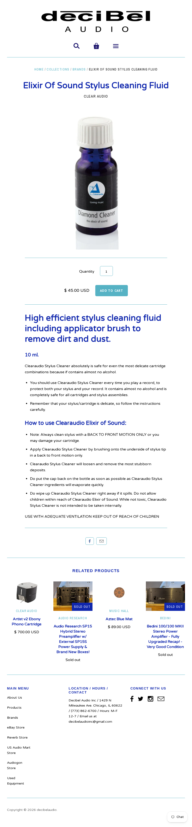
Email (101, 541)
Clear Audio (96, 96)
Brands (79, 69)
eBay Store (16, 727)
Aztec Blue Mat (119, 619)
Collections (58, 69)
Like (89, 541)
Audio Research (73, 618)
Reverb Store (17, 737)
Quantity (86, 271)
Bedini (165, 618)
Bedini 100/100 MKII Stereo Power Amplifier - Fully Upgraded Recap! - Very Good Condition (165, 636)
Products (14, 708)
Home (39, 69)
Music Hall (119, 611)
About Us (14, 698)
